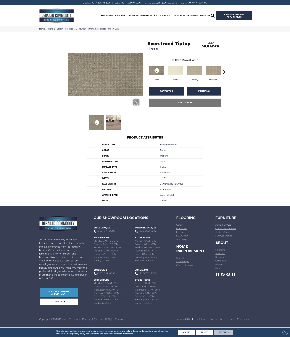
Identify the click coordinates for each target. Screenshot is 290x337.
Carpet (60, 29)
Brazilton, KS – (96, 3)
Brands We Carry (163, 15)
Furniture (120, 15)
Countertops (182, 261)
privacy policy (78, 333)
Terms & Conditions (238, 319)
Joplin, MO (141, 270)
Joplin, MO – (194, 3)
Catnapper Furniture (225, 228)
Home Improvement (139, 15)
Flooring (106, 15)
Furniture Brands (223, 235)
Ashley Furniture (223, 224)
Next (141, 120)
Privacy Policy (216, 319)
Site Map (200, 319)
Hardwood (181, 228)
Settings (224, 332)
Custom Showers (184, 265)
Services (178, 15)
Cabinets (180, 258)
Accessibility (183, 319)
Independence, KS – (161, 3)
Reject (204, 332)
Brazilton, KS (102, 227)
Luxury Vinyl (182, 235)
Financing (205, 15)
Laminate (181, 232)
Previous (69, 120)
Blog (217, 268)
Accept (186, 332)
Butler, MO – (127, 3)
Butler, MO (100, 270)
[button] (112, 16)
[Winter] (175, 70)
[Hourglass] (213, 70)
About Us (191, 15)
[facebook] (217, 275)
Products (69, 29)
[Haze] (156, 70)
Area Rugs (181, 239)
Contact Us (166, 91)
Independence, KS (145, 227)
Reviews (219, 264)
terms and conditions (103, 333)
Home (42, 29)
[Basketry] (194, 70)
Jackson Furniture (224, 232)
